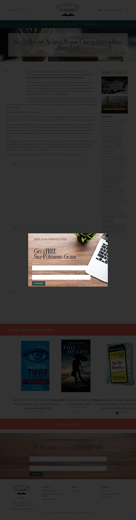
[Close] (104, 237)
